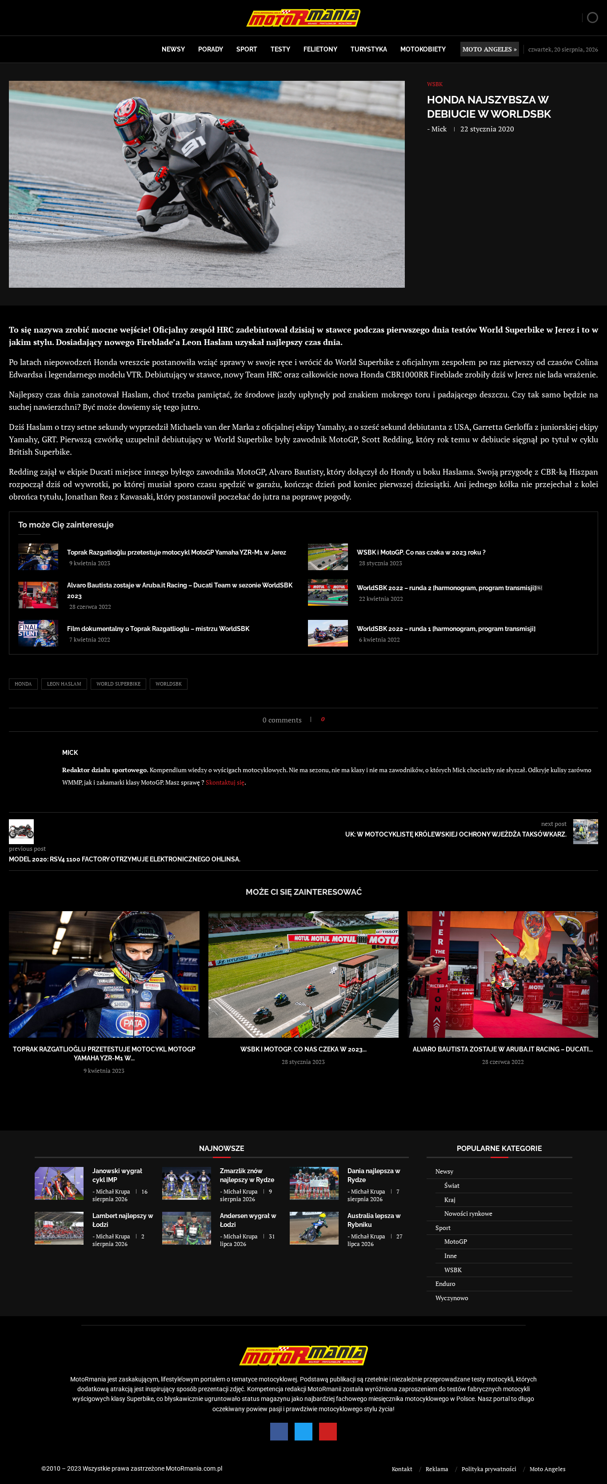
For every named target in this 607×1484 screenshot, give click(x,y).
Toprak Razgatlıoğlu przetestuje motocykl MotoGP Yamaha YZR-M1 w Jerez (176, 552)
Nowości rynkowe (468, 1213)
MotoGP (455, 1241)
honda (23, 684)
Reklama (437, 1469)
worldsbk (169, 684)
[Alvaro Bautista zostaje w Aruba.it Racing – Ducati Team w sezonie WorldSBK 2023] (38, 595)
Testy (280, 49)
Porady (210, 49)
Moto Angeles (548, 1469)
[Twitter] (303, 1431)
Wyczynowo (451, 1298)
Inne (450, 1255)
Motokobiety (423, 49)
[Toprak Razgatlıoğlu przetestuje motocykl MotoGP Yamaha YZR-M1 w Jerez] (38, 557)
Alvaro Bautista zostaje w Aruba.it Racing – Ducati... (503, 1049)
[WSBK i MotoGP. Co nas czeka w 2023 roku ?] (328, 557)
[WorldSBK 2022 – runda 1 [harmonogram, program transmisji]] (328, 633)
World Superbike (118, 684)
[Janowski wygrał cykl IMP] (59, 1183)
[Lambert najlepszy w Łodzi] (59, 1228)
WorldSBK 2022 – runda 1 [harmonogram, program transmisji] (446, 628)
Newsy (173, 49)
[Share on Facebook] (333, 719)
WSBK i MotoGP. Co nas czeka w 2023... (303, 1049)
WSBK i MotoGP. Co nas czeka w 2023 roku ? (421, 552)
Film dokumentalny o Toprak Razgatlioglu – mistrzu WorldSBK (158, 628)
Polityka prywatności (489, 1469)
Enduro (445, 1283)
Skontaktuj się (225, 782)
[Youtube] (328, 1431)
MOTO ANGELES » (490, 49)
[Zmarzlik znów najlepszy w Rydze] (186, 1183)
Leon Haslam (64, 684)
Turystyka (369, 49)
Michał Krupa (113, 1191)
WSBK (453, 1270)
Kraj (449, 1199)
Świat (451, 1185)
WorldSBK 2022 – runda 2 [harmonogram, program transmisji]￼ (449, 587)
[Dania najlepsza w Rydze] (314, 1183)
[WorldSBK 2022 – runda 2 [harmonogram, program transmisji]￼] (328, 592)
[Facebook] (279, 1431)
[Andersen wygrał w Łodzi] (186, 1228)
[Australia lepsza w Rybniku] (314, 1228)
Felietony (320, 49)
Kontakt (402, 1469)
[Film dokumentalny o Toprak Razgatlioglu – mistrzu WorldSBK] (38, 633)
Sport (246, 49)
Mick (439, 129)
